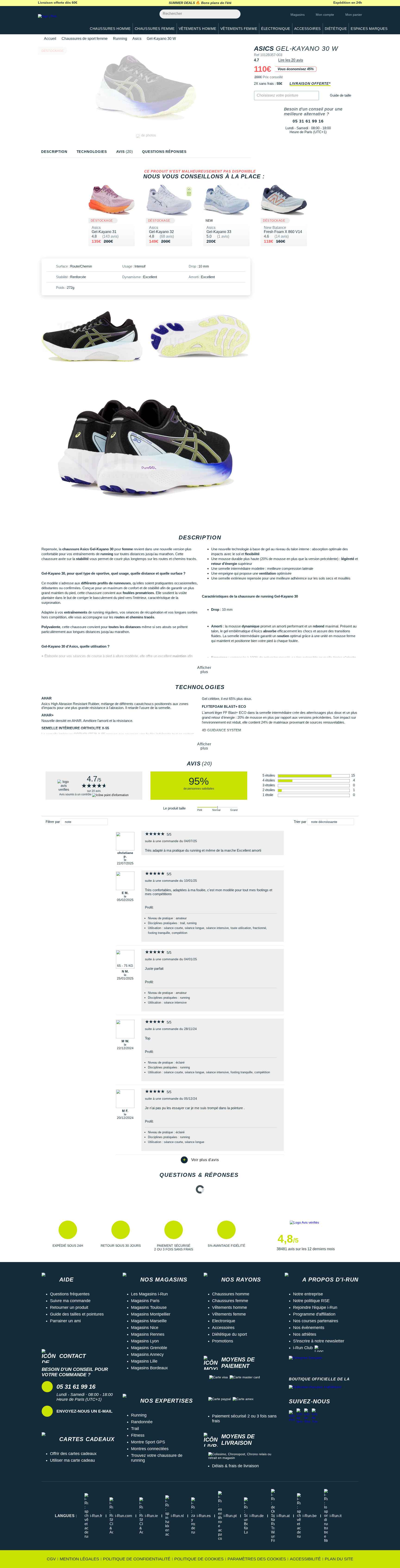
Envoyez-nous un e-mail (84, 1411)
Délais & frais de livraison (235, 1466)
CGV (51, 1559)
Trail (135, 1428)
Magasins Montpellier (150, 1314)
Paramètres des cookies (257, 1559)
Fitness (137, 1435)
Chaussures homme (230, 1294)
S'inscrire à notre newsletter (318, 1341)
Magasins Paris (145, 1300)
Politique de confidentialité (136, 1559)
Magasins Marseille (149, 1321)
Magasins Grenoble (149, 1347)
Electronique (223, 1321)
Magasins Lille (144, 1361)
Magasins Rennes (147, 1334)
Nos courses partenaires (315, 1321)
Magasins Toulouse (149, 1307)
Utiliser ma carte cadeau (72, 1460)
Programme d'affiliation (314, 1314)
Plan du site (339, 1559)
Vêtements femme (229, 1314)
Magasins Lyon (145, 1341)
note (68, 822)
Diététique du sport (229, 1334)
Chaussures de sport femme (85, 39)
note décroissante (324, 822)
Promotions (222, 1341)
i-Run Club (303, 1347)
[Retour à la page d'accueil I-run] (60, 22)
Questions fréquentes (70, 1294)
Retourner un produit (69, 1307)
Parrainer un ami (65, 1321)
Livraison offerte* (310, 83)
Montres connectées (150, 1448)
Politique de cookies (199, 1559)
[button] (67, 1236)
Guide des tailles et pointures (77, 1314)
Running (120, 39)
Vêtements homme (229, 1307)
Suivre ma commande (70, 1300)
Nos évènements (308, 1327)
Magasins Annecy (147, 1354)
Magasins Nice (144, 1327)
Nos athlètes (304, 1334)
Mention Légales (79, 1559)
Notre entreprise (308, 1294)
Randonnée (142, 1422)
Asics (136, 39)
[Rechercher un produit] (234, 14)
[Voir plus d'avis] (200, 1160)
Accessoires (223, 1327)
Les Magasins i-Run (149, 1294)
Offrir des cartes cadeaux (73, 1453)
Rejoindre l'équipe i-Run (315, 1307)
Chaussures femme (230, 1300)
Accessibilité (305, 1559)
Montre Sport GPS (148, 1442)
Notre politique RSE (311, 1300)
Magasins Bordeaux (149, 1368)
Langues (66, 1516)
